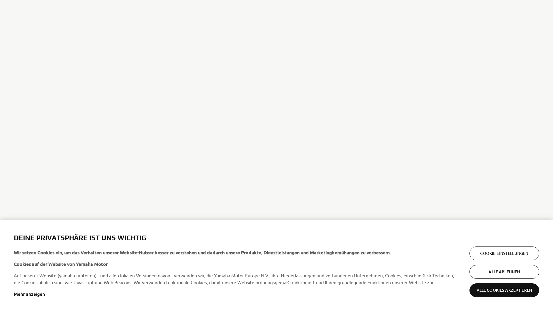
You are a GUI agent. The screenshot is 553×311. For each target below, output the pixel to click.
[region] (276, 265)
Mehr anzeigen (29, 294)
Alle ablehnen (504, 271)
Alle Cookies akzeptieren (504, 290)
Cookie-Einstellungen (504, 253)
